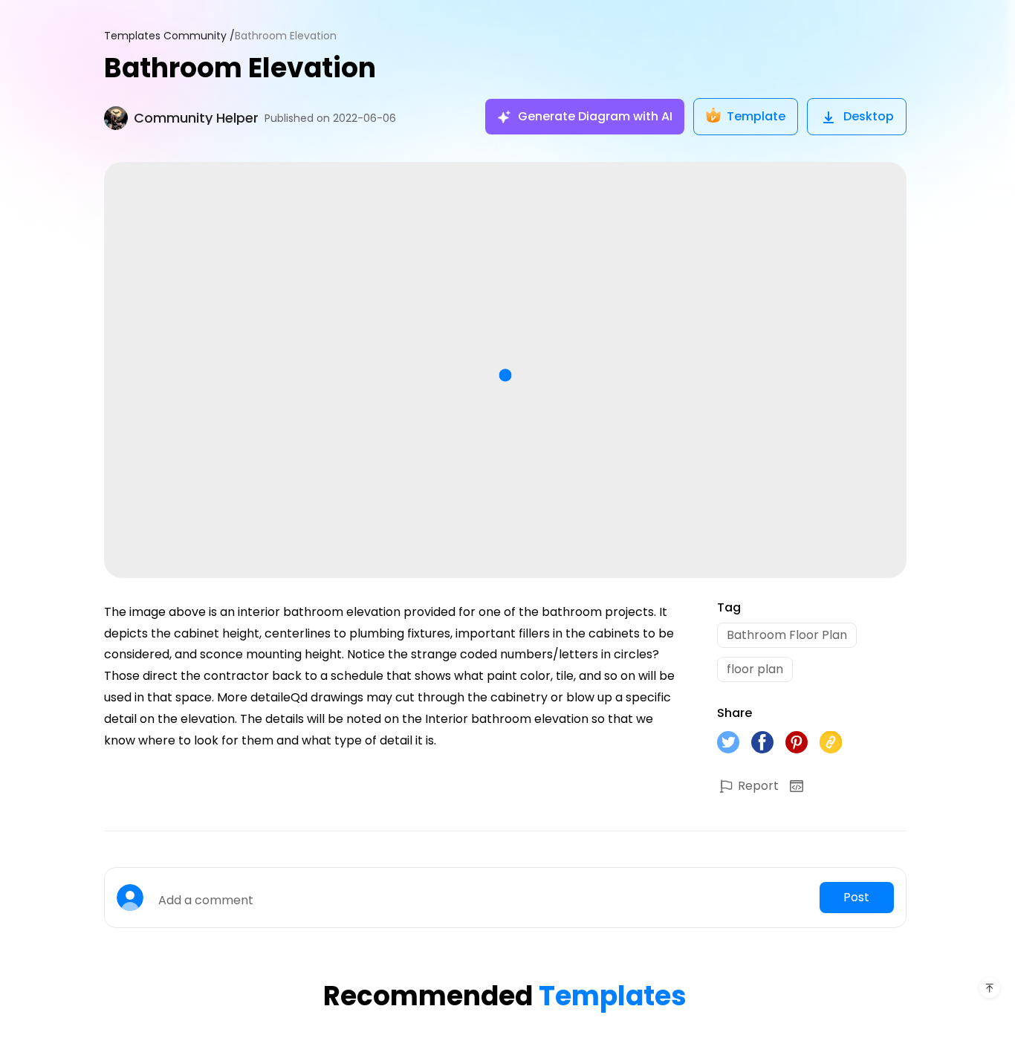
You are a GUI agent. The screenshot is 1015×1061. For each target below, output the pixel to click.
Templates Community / (169, 36)
